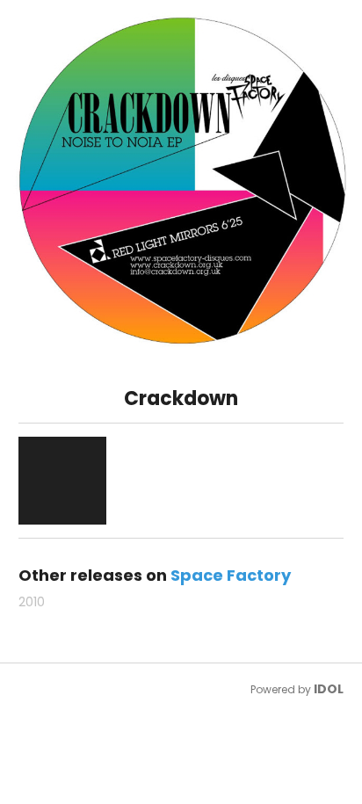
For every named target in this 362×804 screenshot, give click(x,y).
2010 (31, 602)
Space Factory (230, 575)
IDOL (329, 689)
